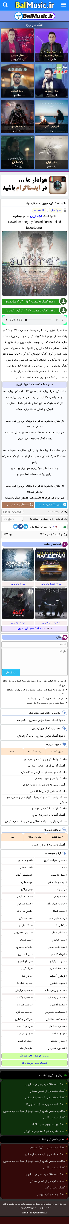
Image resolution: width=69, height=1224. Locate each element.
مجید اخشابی (57, 983)
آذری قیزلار (51, 95)
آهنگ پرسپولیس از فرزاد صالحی (47, 1147)
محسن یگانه (24, 997)
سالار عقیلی (51, 162)
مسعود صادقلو (57, 1026)
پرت (52, 131)
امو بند (61, 867)
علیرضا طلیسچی (17, 127)
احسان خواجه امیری (54, 860)
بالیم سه (52, 59)
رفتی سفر (51, 167)
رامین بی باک (24, 911)
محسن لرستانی (56, 997)
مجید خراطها (24, 983)
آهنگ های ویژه (34, 25)
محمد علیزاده (24, 1004)
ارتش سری (17, 131)
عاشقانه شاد (39, 210)
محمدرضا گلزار (24, 1012)
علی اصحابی (25, 954)
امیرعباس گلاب (51, 127)
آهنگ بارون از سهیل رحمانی (49, 778)
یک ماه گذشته (34, 752)
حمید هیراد (59, 911)
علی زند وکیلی (57, 961)
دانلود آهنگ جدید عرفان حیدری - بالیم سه (41, 720)
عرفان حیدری (51, 55)
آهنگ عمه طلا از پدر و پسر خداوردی (44, 1084)
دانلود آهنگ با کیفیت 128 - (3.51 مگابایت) (30, 301)
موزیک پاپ (55, 210)
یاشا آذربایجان (17, 59)
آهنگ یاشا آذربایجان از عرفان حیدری (44, 759)
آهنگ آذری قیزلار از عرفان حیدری (46, 766)
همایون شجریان (56, 1048)
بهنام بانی (26, 882)
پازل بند (61, 889)
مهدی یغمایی (57, 1041)
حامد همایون (17, 91)
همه (12, 752)
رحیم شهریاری (57, 918)
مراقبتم (17, 95)
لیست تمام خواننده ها (34, 1063)
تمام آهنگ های (30, 629)
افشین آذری (25, 860)
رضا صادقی (17, 162)
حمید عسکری (24, 903)
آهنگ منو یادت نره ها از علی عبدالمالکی (43, 772)
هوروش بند (25, 1048)
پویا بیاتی (26, 889)
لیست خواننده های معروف (35, 1055)
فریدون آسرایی (57, 976)
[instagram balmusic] (34, 195)
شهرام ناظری (58, 954)
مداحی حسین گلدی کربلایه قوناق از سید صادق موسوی (34, 1111)
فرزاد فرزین (36, 216)
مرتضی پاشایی (23, 1019)
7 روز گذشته (57, 752)
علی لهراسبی (25, 961)
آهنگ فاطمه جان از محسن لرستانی (45, 1097)
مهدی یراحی (25, 1033)
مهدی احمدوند (23, 1026)
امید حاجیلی (58, 875)
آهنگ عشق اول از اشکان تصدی (47, 1091)
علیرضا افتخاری (56, 968)
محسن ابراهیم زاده (55, 990)
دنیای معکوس (17, 167)
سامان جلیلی (58, 932)
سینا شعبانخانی (56, 947)
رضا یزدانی (59, 925)
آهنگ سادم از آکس (54, 1117)
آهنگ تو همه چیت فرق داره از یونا (45, 1104)
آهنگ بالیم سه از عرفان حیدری (48, 845)
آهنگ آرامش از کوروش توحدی (48, 808)
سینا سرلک (25, 940)
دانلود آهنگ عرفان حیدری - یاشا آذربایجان (41, 736)
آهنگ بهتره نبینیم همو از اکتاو (48, 1124)
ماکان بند (27, 976)
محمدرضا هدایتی (55, 1019)
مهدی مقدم (58, 1033)
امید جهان (26, 867)
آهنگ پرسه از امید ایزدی (51, 1194)
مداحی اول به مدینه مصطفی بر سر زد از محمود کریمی (35, 821)
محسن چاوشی (23, 990)
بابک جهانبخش (56, 882)
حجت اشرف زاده (56, 903)
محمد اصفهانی (56, 1004)
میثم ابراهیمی (24, 1041)
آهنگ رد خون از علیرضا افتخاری (47, 791)
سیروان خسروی (23, 932)
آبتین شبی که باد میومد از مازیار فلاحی (43, 785)
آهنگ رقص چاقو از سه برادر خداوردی (44, 1131)
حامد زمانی (59, 896)
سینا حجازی (58, 940)
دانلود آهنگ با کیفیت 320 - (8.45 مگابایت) (31, 310)
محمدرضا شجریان (55, 1012)
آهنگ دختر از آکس (54, 1187)
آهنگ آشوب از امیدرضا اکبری (48, 815)
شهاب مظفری (24, 947)
